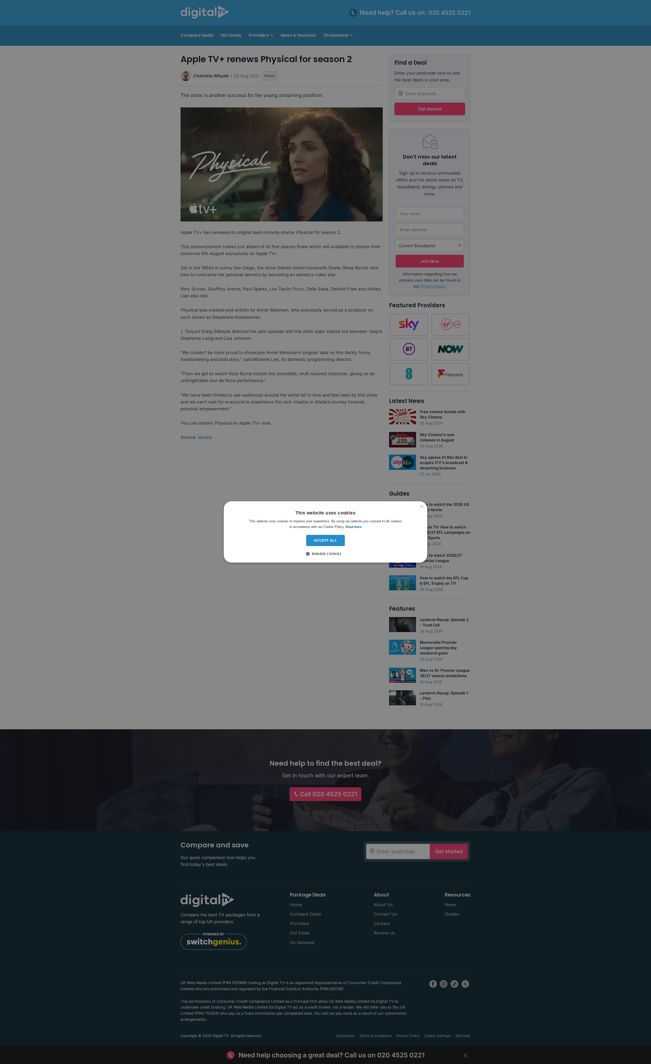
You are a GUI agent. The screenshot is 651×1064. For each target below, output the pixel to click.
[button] (325, 553)
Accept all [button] (325, 540)
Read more (354, 527)
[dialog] (325, 532)
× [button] (421, 507)
